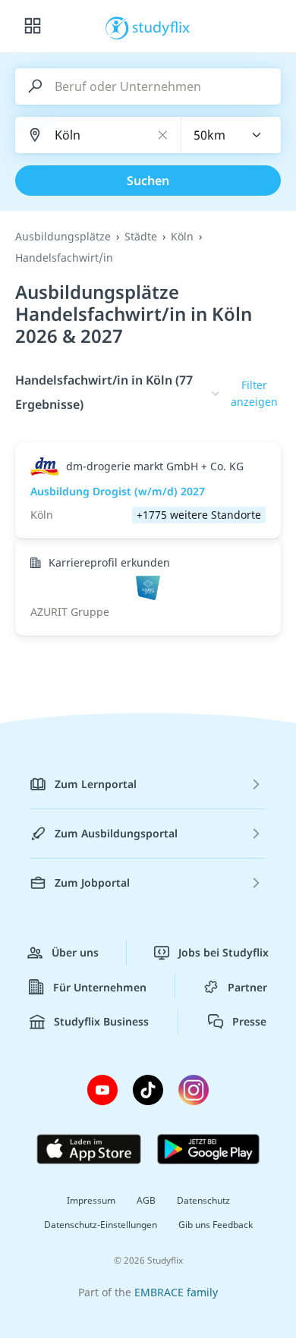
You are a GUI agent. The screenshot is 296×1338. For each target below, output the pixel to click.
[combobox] (231, 135)
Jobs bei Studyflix (223, 952)
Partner (247, 987)
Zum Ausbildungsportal (116, 833)
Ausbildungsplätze (63, 236)
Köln (182, 236)
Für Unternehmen (99, 987)
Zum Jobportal (92, 882)
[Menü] (32, 26)
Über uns (75, 952)
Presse (249, 1021)
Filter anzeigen (254, 393)
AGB (146, 1200)
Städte (140, 236)
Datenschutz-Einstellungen (100, 1224)
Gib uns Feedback (215, 1224)
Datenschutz (203, 1200)
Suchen (148, 180)
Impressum (91, 1200)
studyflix (161, 26)
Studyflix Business (101, 1021)
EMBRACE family (176, 1292)
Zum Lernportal (96, 784)
